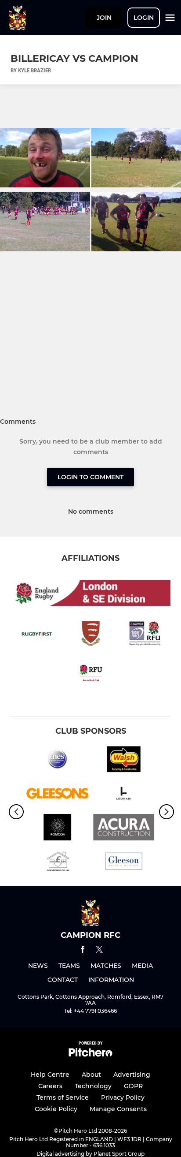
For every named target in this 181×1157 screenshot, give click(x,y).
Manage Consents (118, 1109)
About (91, 1075)
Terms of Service (62, 1097)
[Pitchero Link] (90, 1054)
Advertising (131, 1075)
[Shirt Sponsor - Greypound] (57, 862)
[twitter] (99, 950)
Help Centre (50, 1075)
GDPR (133, 1086)
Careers (50, 1086)
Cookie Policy (56, 1109)
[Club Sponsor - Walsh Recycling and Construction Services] (124, 761)
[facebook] (82, 951)
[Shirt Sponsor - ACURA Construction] (124, 828)
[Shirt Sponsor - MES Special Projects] (57, 761)
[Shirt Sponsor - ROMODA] (57, 828)
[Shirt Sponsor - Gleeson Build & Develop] (124, 862)
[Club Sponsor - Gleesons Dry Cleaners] (57, 795)
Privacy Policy (123, 1097)
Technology (93, 1086)
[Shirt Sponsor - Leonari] (124, 795)
